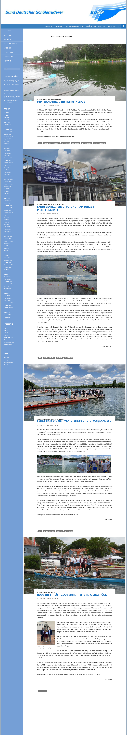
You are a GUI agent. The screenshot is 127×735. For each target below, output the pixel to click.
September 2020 (8, 265)
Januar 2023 (7, 203)
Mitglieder (59, 26)
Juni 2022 (6, 219)
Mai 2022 (6, 222)
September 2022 (8, 212)
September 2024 (8, 162)
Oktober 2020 (7, 262)
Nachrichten (113, 26)
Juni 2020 (6, 272)
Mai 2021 (6, 248)
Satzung (7, 35)
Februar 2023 (7, 200)
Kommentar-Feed (8, 362)
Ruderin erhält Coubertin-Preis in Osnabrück (72, 595)
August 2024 (7, 165)
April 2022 (7, 224)
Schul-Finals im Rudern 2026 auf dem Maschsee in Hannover (11, 86)
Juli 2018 (6, 291)
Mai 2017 (6, 310)
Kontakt (7, 61)
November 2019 (8, 284)
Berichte (47, 99)
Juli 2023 (6, 189)
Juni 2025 (6, 143)
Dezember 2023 (8, 177)
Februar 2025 (7, 153)
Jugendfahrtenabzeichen (51, 143)
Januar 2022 (7, 231)
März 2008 (7, 317)
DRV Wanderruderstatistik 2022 (61, 102)
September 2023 (8, 184)
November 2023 (8, 179)
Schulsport (75, 143)
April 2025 (7, 148)
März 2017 (7, 312)
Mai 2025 (6, 146)
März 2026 (7, 122)
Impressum (8, 52)
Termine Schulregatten (74, 26)
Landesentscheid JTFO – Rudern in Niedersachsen (74, 421)
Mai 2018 (6, 293)
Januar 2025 (7, 155)
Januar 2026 (7, 127)
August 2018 (7, 288)
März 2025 (7, 150)
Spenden (7, 39)
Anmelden (6, 357)
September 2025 (8, 136)
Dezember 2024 (8, 158)
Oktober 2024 (7, 160)
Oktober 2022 (7, 210)
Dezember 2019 (8, 281)
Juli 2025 (6, 141)
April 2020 (7, 276)
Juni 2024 (6, 167)
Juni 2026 (6, 115)
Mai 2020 (6, 274)
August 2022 (7, 215)
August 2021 (7, 243)
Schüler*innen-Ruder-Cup (96, 26)
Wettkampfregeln (11, 44)
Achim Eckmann (54, 105)
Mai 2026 (6, 117)
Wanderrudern (56, 99)
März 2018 (7, 295)
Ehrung (53, 592)
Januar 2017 (7, 314)
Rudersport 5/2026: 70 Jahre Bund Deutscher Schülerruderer (11, 91)
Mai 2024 (6, 170)
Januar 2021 (7, 257)
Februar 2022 (7, 229)
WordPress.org (8, 364)
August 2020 (7, 267)
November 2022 (8, 208)
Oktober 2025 (7, 134)
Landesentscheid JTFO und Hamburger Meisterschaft (65, 208)
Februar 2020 (7, 279)
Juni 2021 (6, 246)
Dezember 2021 (8, 234)
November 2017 (8, 303)
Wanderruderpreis (99, 143)
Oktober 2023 (7, 181)
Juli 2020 (6, 269)
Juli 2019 (6, 286)
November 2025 (8, 131)
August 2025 (7, 139)
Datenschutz (9, 56)
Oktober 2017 (7, 305)
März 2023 (7, 198)
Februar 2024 (7, 172)
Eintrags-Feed (7, 360)
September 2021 (8, 241)
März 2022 (7, 227)
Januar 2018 (7, 300)
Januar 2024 (7, 174)
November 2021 (8, 236)
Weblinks (8, 48)
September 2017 (8, 307)
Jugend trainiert (49, 357)
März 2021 (7, 253)
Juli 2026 (6, 112)
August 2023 (7, 186)
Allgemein (40, 99)
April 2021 (7, 250)
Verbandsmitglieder (9, 342)
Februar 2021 (7, 255)
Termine (6, 340)
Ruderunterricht (8, 337)
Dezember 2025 (8, 129)
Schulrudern (66, 143)
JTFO (40, 357)
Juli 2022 (6, 217)
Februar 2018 (7, 298)
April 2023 (7, 196)
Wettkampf (60, 204)
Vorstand (8, 31)
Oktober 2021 (7, 238)
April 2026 (7, 120)
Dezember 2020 (8, 260)
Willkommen (47, 26)
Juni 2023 (6, 191)
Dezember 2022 (8, 205)
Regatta (53, 204)
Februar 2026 (7, 124)
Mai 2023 (6, 193)
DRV (40, 143)
